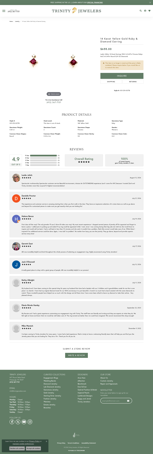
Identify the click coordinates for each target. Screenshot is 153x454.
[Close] (150, 2)
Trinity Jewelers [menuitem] (84, 402)
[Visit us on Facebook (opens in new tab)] (12, 421)
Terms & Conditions (73, 443)
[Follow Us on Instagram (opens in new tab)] (29, 421)
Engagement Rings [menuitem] (51, 378)
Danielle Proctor (29, 195)
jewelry (17, 21)
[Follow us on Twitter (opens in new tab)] (18, 421)
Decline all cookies (17, 448)
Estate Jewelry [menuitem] (49, 404)
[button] (140, 10)
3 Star (27, 160)
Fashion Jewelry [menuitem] (50, 399)
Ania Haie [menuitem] (81, 378)
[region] (54, 61)
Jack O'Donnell (28, 262)
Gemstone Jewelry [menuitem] (51, 390)
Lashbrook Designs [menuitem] (85, 396)
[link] (13, 11)
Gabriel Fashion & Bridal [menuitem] (87, 390)
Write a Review (76, 355)
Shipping (111, 82)
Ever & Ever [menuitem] (82, 387)
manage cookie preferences (23, 444)
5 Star (27, 155)
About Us (104, 378)
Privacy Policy (61, 443)
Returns (133, 82)
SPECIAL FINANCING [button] (95, 2)
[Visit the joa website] (76, 435)
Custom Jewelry (106, 381)
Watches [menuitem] (47, 402)
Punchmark (81, 450)
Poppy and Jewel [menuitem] (84, 399)
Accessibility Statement (89, 443)
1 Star (27, 165)
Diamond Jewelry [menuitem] (50, 384)
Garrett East (27, 243)
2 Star (27, 163)
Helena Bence (28, 216)
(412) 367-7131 (54, 102)
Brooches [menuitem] (47, 407)
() (59, 155)
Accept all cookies (33, 448)
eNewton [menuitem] (81, 381)
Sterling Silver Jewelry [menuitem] (52, 396)
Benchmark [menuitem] (82, 384)
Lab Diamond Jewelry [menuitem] (52, 387)
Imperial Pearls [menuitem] (83, 393)
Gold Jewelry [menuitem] (49, 393)
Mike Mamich (27, 326)
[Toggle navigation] (3, 11)
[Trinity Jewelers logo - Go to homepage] (76, 11)
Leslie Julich (27, 175)
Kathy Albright (28, 280)
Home (11, 21)
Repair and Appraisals (108, 384)
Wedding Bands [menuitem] (50, 381)
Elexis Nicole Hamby (30, 305)
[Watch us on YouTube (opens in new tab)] (24, 421)
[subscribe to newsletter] (128, 401)
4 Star (27, 158)
